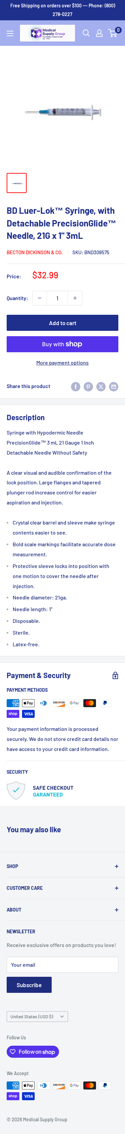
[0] (113, 33)
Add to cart (62, 322)
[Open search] (86, 33)
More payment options (62, 362)
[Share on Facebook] (75, 386)
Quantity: (17, 298)
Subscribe (29, 984)
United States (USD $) (31, 1016)
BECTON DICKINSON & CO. (35, 252)
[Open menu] (10, 33)
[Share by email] (113, 386)
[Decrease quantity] (40, 298)
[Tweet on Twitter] (101, 386)
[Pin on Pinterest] (88, 386)
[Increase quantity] (75, 298)
